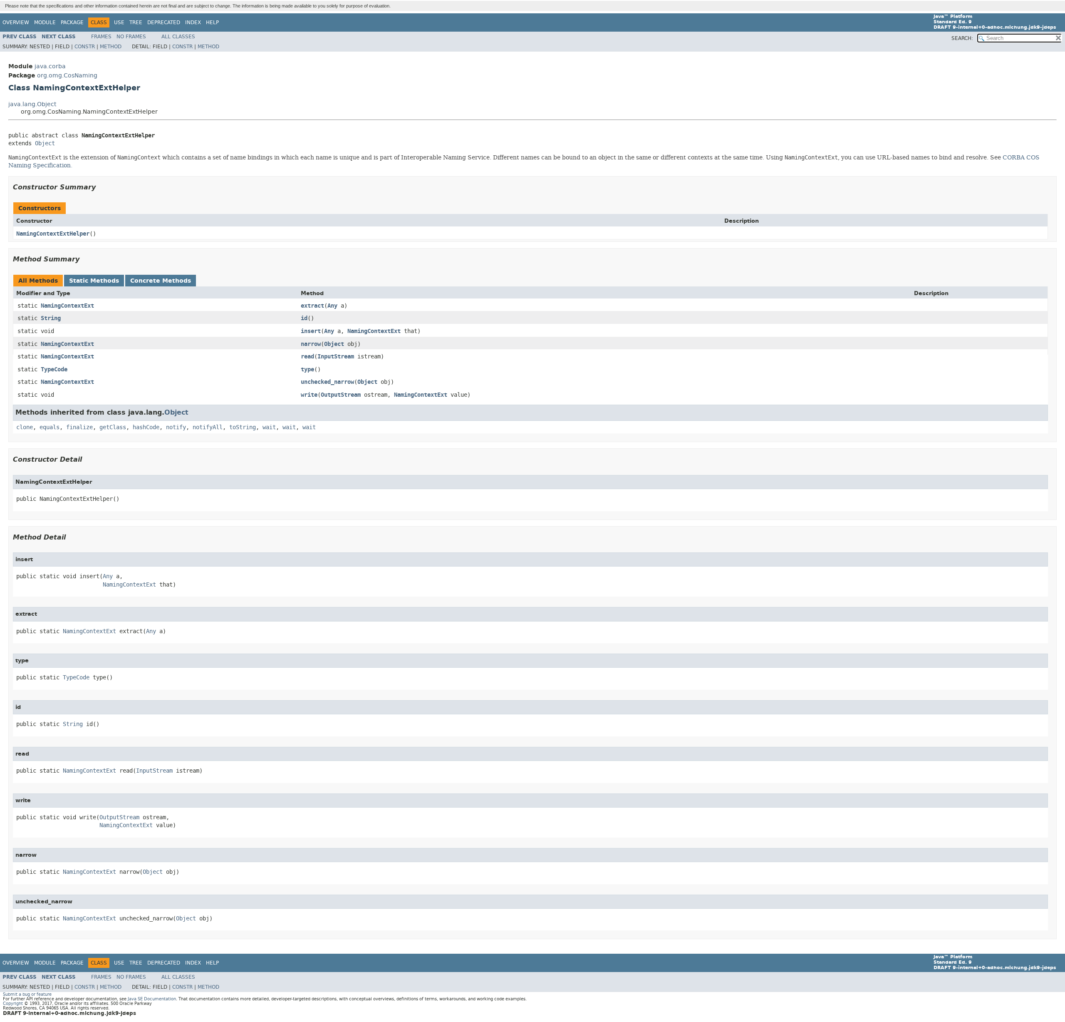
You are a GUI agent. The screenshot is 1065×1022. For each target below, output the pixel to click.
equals (49, 427)
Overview (15, 22)
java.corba (50, 66)
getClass (112, 427)
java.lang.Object (32, 104)
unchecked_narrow (327, 381)
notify (176, 427)
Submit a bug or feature (27, 994)
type (307, 369)
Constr (84, 47)
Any (332, 305)
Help (212, 22)
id (304, 318)
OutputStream (341, 394)
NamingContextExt (67, 305)
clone (24, 427)
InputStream (335, 356)
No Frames (131, 37)
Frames (101, 37)
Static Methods (94, 280)
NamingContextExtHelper (52, 233)
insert (311, 331)
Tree (135, 22)
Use (119, 22)
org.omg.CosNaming (67, 75)
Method (110, 47)
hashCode (146, 427)
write (309, 394)
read (307, 356)
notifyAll (208, 427)
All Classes (178, 37)
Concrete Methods (160, 280)
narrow (311, 344)
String (51, 318)
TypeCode (54, 369)
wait (269, 427)
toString (242, 427)
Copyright (13, 1003)
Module (45, 22)
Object (45, 143)
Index (193, 22)
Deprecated (163, 22)
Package (72, 22)
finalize (79, 427)
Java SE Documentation (152, 999)
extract (312, 305)
